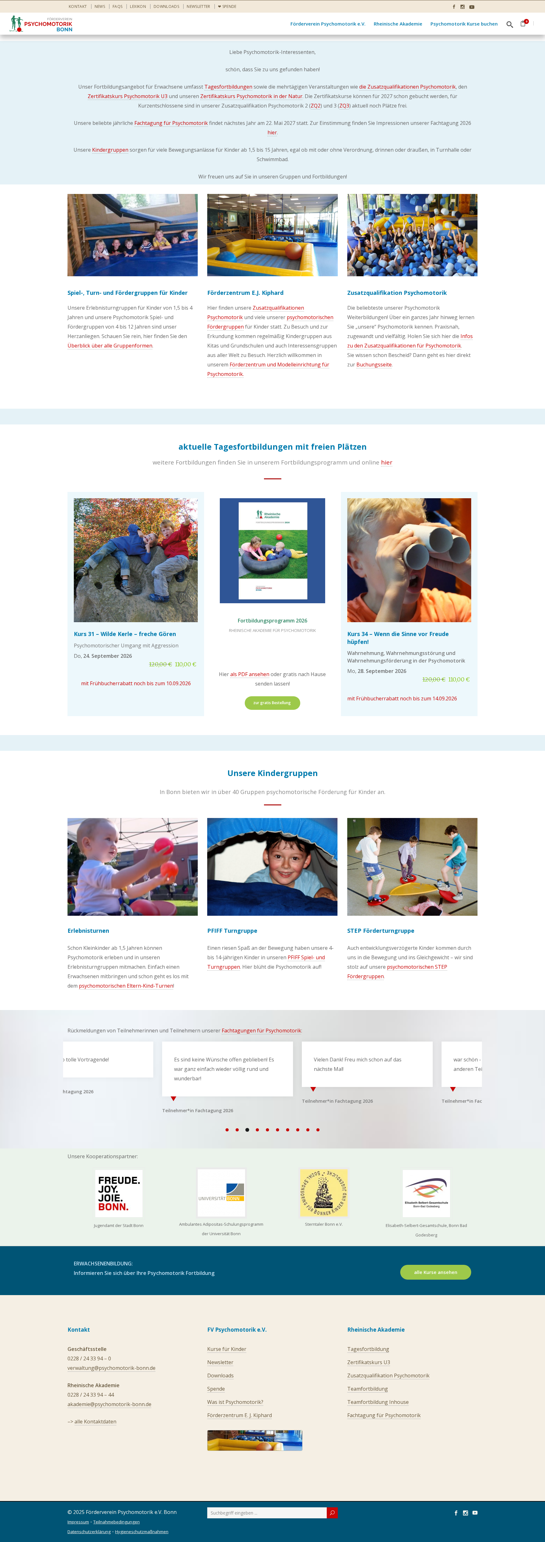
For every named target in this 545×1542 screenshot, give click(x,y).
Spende (216, 1388)
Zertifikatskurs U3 (368, 1362)
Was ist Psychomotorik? (235, 1402)
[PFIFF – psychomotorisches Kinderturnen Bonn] (272, 867)
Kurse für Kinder (226, 1349)
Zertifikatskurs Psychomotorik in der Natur (251, 96)
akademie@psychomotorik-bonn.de (109, 1404)
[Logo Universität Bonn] (221, 1192)
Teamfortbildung (367, 1388)
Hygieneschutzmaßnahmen (141, 1531)
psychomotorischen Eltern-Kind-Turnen (126, 985)
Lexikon (138, 6)
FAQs (117, 6)
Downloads (166, 6)
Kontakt (78, 6)
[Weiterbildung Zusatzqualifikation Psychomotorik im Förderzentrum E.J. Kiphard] (412, 235)
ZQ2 (315, 105)
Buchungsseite (374, 364)
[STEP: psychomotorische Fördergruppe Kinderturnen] (412, 867)
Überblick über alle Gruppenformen (109, 345)
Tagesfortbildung (368, 1349)
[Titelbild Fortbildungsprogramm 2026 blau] (272, 550)
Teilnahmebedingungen (116, 1522)
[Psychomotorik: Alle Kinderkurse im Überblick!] (132, 235)
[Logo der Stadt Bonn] (119, 1193)
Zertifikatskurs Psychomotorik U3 (127, 96)
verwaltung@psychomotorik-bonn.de (111, 1367)
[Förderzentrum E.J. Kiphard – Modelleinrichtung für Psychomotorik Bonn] (272, 235)
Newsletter (198, 6)
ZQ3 (344, 105)
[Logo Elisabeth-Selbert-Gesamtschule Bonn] (426, 1193)
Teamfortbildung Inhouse (378, 1402)
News (100, 6)
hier (272, 132)
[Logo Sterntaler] (323, 1192)
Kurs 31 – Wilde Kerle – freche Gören (125, 634)
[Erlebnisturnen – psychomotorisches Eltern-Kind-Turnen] (132, 867)
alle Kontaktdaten (95, 1421)
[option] (133, 1076)
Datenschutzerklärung (89, 1531)
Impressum (78, 1522)
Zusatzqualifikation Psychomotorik (388, 1375)
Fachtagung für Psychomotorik (171, 123)
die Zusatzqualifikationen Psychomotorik (407, 86)
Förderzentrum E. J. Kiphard (239, 1415)
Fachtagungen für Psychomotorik (261, 1030)
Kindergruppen (110, 149)
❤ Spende (227, 6)
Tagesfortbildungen (228, 86)
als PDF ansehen (249, 674)
